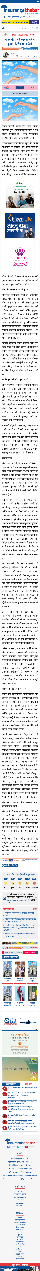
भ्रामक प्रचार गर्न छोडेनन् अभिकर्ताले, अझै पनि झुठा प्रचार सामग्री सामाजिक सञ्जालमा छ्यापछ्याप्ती (21, 1095)
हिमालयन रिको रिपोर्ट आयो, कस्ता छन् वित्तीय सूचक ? (21, 1116)
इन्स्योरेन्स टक (20, 1259)
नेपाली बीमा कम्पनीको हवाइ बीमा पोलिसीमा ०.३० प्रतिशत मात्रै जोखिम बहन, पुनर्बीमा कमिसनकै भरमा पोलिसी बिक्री (19, 928)
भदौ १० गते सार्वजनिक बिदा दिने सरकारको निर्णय (22, 1087)
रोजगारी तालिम (20, 1254)
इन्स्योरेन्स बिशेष (20, 1225)
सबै (35, 909)
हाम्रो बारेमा (16, 1265)
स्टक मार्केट (20, 1239)
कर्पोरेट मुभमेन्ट (20, 1249)
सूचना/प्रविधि (20, 1242)
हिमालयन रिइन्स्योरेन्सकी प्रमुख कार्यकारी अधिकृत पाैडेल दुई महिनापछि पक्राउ (22, 1102)
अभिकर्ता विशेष (20, 1229)
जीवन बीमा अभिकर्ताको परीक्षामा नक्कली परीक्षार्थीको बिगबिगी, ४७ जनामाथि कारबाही (21, 1122)
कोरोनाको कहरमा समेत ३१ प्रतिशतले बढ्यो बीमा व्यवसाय (18, 914)
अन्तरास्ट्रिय (20, 1232)
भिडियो (20, 1256)
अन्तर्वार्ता (20, 1237)
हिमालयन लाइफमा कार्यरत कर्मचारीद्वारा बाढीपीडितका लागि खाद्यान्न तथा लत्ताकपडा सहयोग (21, 1109)
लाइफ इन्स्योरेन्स (20, 1220)
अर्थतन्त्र (20, 1251)
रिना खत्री (13, 54)
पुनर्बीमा (20, 1234)
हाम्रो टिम (25, 1265)
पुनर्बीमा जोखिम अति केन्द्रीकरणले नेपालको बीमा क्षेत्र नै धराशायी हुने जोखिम (22, 1128)
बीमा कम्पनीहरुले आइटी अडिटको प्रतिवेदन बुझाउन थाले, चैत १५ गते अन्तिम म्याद (19, 920)
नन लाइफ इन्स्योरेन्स (20, 1222)
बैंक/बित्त (20, 1246)
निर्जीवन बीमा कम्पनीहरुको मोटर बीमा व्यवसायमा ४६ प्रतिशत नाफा (19, 935)
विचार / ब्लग (20, 1227)
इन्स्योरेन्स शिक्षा (20, 1244)
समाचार (20, 1217)
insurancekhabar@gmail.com (22, 898)
